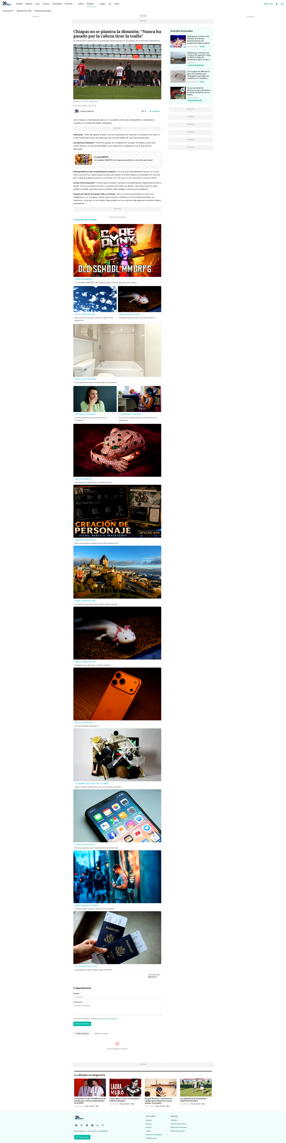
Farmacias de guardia (154, 1134)
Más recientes (82, 1033)
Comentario (78, 1002)
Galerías (28, 4)
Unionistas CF (8, 11)
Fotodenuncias (151, 1138)
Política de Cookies (177, 1131)
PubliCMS (103, 1131)
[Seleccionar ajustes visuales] (276, 4)
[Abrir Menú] (282, 4)
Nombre (77, 993)
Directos (149, 1124)
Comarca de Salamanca (196, 65)
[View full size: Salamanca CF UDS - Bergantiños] (117, 71)
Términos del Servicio (178, 1124)
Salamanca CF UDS (24, 11)
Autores (148, 1127)
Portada (19, 4)
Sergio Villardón (90, 1106)
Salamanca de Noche (195, 100)
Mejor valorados (101, 1033)
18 (145, 111)
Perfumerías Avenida (43, 11)
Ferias (116, 4)
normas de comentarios (108, 1019)
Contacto (173, 1120)
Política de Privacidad (178, 1127)
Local (202, 46)
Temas (148, 1131)
